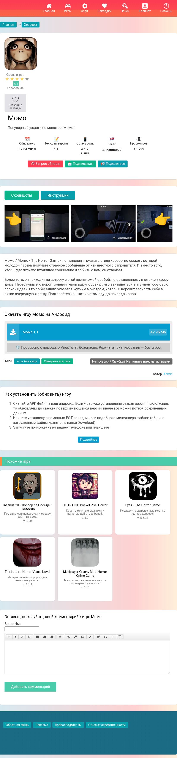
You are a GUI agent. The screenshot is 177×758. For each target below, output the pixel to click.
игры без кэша (27, 361)
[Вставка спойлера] (119, 636)
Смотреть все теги (57, 361)
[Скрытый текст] (98, 636)
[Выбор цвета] (90, 636)
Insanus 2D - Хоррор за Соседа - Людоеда (27, 506)
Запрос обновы (45, 164)
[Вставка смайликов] (60, 636)
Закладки (104, 11)
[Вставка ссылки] (68, 636)
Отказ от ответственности (107, 725)
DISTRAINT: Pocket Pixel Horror (85, 505)
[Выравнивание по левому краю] (37, 636)
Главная (49, 11)
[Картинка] (83, 636)
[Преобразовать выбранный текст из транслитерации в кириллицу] (112, 636)
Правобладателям (68, 725)
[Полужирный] (9, 636)
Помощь (166, 11)
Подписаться (80, 164)
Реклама (42, 725)
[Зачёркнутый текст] (29, 636)
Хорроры (30, 24)
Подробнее (88, 440)
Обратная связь (17, 725)
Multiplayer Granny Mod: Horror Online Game (85, 573)
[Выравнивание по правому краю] (51, 636)
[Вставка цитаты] (105, 636)
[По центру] (44, 636)
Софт (84, 11)
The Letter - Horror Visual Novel (27, 572)
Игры (67, 11)
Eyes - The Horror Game (142, 505)
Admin (167, 374)
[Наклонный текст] (15, 636)
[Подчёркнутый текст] (22, 636)
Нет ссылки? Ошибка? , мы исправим (131, 361)
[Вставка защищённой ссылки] (75, 636)
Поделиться (113, 164)
